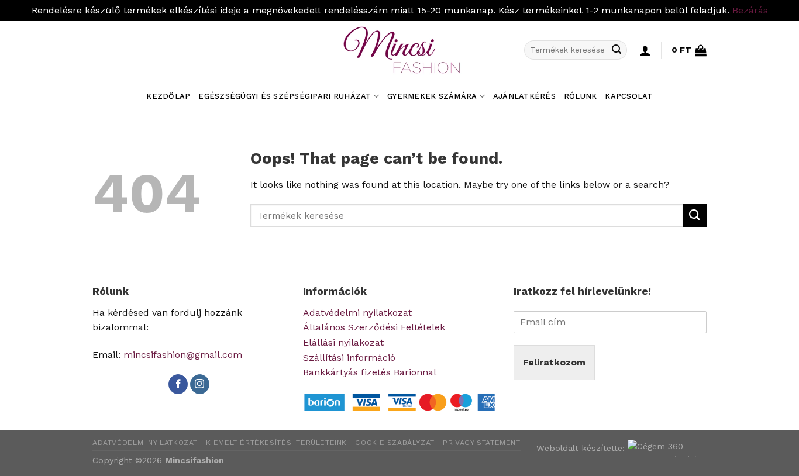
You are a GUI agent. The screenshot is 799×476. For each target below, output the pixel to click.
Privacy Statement (481, 443)
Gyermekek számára (432, 96)
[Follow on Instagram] (199, 384)
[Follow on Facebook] (178, 384)
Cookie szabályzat (394, 443)
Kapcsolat (628, 96)
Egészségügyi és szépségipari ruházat (284, 96)
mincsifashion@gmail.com (182, 354)
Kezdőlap (168, 96)
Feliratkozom (554, 362)
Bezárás (750, 10)
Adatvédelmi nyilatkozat (357, 312)
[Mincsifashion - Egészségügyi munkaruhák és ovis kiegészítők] (399, 50)
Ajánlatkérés (524, 96)
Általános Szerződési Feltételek (374, 327)
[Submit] (616, 50)
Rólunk (580, 96)
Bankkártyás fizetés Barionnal (369, 372)
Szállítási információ (349, 357)
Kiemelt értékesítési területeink (276, 443)
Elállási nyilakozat (343, 342)
